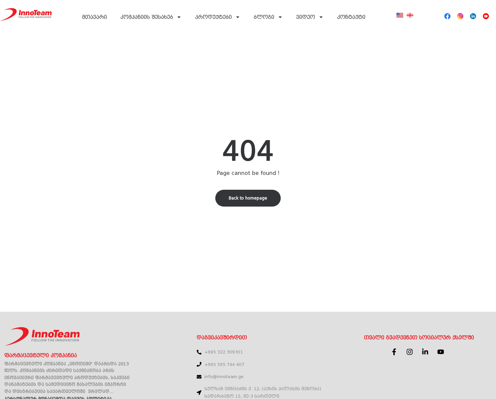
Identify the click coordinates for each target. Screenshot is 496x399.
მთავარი (94, 17)
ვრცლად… (100, 391)
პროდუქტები (213, 17)
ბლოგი (264, 17)
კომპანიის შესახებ (146, 17)
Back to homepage (248, 198)
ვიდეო (305, 17)
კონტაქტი (351, 17)
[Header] (447, 16)
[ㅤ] (399, 19)
